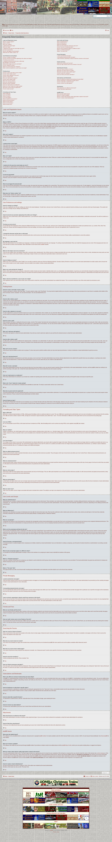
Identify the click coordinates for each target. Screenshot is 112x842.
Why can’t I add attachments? (9, 82)
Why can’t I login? (6, 47)
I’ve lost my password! (8, 49)
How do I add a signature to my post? (11, 75)
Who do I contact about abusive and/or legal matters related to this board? (72, 96)
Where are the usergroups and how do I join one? (67, 45)
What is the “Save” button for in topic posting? (12, 86)
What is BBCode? (6, 93)
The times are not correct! (8, 59)
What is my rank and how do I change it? (11, 66)
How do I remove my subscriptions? (64, 83)
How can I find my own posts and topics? (65, 74)
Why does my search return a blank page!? (66, 71)
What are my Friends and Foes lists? (65, 63)
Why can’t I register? (7, 44)
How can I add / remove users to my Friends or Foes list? (69, 64)
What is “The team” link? (62, 51)
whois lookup (100, 753)
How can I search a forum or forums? (65, 69)
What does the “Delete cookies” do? (10, 52)
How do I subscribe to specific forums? (65, 81)
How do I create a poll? (8, 76)
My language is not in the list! (9, 62)
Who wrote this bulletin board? (63, 93)
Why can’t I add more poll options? (10, 77)
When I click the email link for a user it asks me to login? (15, 67)
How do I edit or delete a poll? (9, 79)
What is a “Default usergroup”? (63, 49)
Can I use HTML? (6, 94)
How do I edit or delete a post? (9, 73)
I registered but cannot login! (9, 45)
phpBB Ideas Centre (67, 745)
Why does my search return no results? (65, 70)
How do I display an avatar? (9, 65)
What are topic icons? (7, 104)
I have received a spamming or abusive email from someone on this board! (73, 58)
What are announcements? (8, 100)
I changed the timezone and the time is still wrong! (13, 61)
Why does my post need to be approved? (11, 87)
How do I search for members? (63, 73)
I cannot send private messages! (64, 55)
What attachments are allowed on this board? (66, 87)
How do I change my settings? (9, 57)
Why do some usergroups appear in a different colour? (68, 48)
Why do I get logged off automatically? (11, 51)
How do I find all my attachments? (64, 89)
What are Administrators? (62, 41)
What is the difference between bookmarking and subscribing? (70, 79)
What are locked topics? (8, 102)
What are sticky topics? (8, 101)
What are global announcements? (10, 98)
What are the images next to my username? (12, 63)
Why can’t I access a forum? (9, 80)
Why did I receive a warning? (9, 83)
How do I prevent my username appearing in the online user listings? (17, 58)
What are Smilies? (7, 96)
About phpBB (104, 736)
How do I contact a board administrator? (65, 97)
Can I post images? (7, 97)
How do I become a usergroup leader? (65, 47)
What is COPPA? (6, 43)
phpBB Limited (42, 736)
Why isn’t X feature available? (63, 95)
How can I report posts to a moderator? (11, 84)
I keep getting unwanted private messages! (66, 57)
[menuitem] (11, 30)
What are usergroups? (62, 44)
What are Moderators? (62, 43)
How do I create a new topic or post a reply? (12, 72)
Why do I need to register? (8, 41)
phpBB (42, 244)
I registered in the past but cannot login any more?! (13, 48)
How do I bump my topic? (8, 88)
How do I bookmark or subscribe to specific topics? (68, 80)
